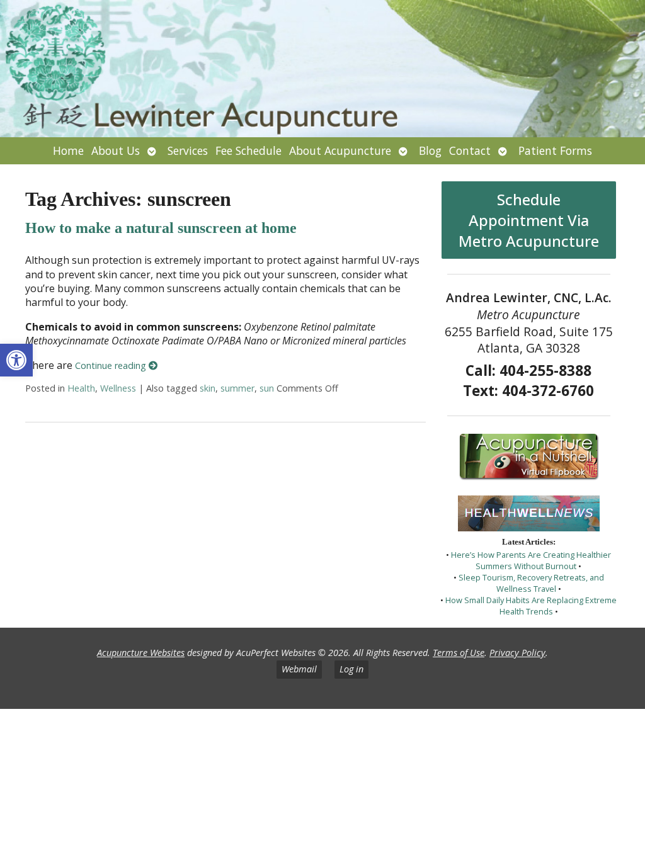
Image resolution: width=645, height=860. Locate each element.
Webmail (299, 669)
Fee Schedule (248, 150)
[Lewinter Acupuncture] (322, 68)
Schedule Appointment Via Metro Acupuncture (529, 220)
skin (207, 388)
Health (81, 388)
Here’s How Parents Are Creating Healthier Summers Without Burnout (531, 560)
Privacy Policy (517, 653)
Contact (470, 150)
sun (267, 388)
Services (188, 150)
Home (68, 150)
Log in (351, 669)
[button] (16, 360)
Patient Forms (555, 150)
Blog (430, 150)
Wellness (118, 388)
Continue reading (112, 365)
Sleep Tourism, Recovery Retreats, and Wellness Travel (531, 583)
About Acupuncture (340, 150)
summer (237, 388)
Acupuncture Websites (141, 653)
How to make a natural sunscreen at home (161, 228)
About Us (115, 150)
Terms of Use (458, 653)
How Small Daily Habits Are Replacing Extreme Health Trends (531, 605)
